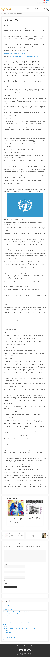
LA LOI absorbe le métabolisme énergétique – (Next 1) (14, 639)
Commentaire (7, 548)
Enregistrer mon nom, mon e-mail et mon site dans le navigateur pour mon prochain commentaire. (22, 582)
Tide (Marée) (5, 630)
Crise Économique (6, 621)
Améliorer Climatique (7, 632)
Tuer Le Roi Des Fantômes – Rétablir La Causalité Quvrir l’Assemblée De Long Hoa (16, 520)
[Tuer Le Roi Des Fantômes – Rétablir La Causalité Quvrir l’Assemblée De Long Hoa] (16, 508)
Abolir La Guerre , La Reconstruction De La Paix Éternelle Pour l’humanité (34, 517)
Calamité (34, 32)
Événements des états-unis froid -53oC (11, 613)
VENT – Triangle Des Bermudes (9, 617)
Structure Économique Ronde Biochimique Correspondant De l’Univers (23, 56)
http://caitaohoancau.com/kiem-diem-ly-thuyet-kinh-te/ (15, 53)
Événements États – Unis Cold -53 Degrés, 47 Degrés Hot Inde (16, 611)
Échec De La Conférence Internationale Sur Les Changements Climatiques (19, 628)
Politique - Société (11, 490)
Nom (5, 564)
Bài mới (11, 601)
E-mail (5, 570)
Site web (5, 575)
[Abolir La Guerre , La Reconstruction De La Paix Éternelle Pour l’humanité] (34, 507)
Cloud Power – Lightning (8, 604)
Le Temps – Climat (6, 605)
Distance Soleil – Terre (7, 619)
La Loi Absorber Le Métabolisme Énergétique (12, 607)
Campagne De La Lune (7, 609)
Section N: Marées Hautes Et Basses (11, 637)
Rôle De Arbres (6, 615)
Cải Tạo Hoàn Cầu (28, 653)
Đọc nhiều (5, 601)
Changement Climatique (8, 636)
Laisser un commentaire (20, 22)
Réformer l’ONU (6, 626)
